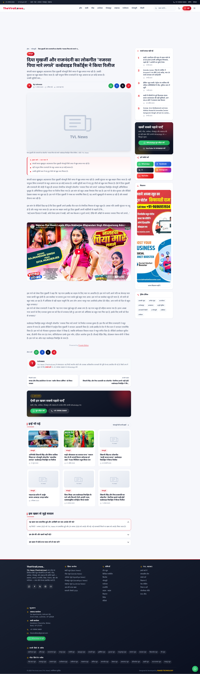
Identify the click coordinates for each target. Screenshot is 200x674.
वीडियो (105, 601)
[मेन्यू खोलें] (194, 8)
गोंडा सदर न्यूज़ (32, 662)
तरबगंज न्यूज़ (52, 662)
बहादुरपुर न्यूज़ (81, 652)
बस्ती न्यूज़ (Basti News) (73, 571)
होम (80, 8)
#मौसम (141, 315)
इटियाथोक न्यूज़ (136, 662)
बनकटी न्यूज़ (91, 652)
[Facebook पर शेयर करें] (116, 85)
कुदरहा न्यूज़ (111, 652)
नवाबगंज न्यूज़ (84, 662)
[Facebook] (34, 586)
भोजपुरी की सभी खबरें (119, 425)
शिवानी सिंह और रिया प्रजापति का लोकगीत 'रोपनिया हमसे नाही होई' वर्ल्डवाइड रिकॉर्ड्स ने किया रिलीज (112, 497)
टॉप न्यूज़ (105, 571)
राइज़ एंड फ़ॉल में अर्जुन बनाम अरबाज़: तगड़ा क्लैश (38, 496)
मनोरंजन (125, 8)
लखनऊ (117, 8)
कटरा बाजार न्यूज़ (156, 662)
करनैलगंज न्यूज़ (63, 662)
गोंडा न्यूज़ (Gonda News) (73, 574)
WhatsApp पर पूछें (38, 639)
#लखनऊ (150, 305)
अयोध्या (100, 8)
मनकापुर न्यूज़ (42, 662)
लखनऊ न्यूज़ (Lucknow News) (75, 584)
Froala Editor (83, 345)
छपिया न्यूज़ (95, 662)
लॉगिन (189, 2)
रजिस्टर (195, 2)
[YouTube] (51, 586)
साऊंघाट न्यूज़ (142, 652)
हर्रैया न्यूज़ (41, 652)
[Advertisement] (100, 29)
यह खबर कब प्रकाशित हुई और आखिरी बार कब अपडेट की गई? (51, 522)
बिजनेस (105, 577)
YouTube (145, 176)
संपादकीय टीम (144, 574)
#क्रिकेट (163, 310)
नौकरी (142, 8)
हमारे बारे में (143, 571)
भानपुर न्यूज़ (62, 652)
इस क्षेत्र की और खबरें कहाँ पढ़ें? (40, 534)
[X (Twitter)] (40, 586)
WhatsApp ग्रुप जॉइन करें (155, 143)
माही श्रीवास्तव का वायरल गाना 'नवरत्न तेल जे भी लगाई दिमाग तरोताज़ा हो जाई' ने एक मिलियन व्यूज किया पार (78, 457)
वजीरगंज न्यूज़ (74, 662)
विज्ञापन (105, 594)
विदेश (104, 598)
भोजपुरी (134, 8)
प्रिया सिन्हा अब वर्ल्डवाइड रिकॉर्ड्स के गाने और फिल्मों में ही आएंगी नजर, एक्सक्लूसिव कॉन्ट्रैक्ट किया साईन (77, 497)
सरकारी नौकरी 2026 (71, 591)
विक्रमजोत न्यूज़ (153, 652)
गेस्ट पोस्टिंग (143, 584)
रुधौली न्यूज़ (71, 652)
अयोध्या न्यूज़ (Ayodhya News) (75, 577)
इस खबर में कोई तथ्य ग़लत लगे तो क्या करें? (44, 542)
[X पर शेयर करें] (122, 85)
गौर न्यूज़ (163, 652)
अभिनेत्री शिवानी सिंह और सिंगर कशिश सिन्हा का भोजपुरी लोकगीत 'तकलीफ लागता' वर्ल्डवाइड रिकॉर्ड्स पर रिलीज (43, 457)
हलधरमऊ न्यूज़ (125, 662)
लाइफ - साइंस (107, 591)
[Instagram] (45, 586)
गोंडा (92, 8)
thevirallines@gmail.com (39, 633)
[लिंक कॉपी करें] (128, 85)
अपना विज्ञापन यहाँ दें (154, 286)
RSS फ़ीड (143, 594)
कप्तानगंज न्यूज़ (52, 652)
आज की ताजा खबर (71, 587)
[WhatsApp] (29, 586)
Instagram (163, 170)
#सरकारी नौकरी (143, 310)
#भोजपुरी (154, 310)
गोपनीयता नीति (145, 591)
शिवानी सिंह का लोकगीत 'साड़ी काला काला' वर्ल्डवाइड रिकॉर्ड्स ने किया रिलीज (111, 457)
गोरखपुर (108, 8)
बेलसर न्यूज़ (114, 662)
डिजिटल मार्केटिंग (108, 574)
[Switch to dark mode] (179, 8)
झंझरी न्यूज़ (146, 662)
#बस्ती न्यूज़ (142, 301)
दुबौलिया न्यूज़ (101, 652)
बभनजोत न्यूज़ (104, 662)
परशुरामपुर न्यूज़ (122, 652)
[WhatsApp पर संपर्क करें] (195, 669)
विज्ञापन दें (143, 581)
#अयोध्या (161, 301)
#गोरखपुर (141, 305)
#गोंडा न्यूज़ (152, 301)
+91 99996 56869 (180, 2)
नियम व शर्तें (144, 587)
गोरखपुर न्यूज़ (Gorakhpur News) (76, 581)
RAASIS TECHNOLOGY (165, 671)
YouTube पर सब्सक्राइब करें (155, 148)
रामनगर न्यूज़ (133, 652)
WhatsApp (146, 164)
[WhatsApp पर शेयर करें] (110, 85)
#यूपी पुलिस (160, 305)
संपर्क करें (48, 367)
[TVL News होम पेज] (14, 8)
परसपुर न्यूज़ (167, 662)
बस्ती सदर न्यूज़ (32, 652)
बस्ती (86, 8)
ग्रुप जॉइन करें (40, 411)
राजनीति (105, 587)
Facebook (163, 164)
